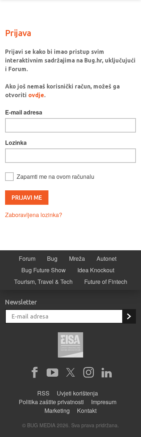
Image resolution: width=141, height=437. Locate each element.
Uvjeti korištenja (77, 393)
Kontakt (87, 410)
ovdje (36, 95)
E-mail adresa (23, 112)
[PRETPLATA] (128, 316)
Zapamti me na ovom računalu (55, 176)
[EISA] (70, 346)
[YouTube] (52, 372)
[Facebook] (34, 372)
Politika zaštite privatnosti (51, 402)
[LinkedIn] (107, 372)
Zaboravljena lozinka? (33, 215)
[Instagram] (88, 372)
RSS (43, 393)
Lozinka (16, 142)
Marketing (57, 410)
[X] (70, 372)
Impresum (103, 402)
